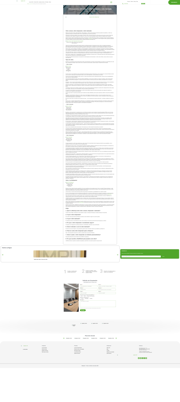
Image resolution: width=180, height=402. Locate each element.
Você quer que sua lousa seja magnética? (87, 294)
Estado (99, 291)
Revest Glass (81, 202)
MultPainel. (110, 194)
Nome (81, 284)
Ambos (91, 298)
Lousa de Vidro (44, 347)
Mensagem (82, 299)
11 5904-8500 (25, 349)
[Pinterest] (143, 3)
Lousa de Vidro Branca (78, 347)
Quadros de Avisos (45, 350)
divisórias (90, 38)
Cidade (81, 291)
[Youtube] (141, 3)
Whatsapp (86, 298)
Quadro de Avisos (77, 353)
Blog (137, 1)
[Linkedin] (146, 358)
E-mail (99, 284)
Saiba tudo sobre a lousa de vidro (40, 259)
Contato (108, 350)
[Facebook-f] (144, 358)
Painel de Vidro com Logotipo (79, 349)
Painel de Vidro (44, 349)
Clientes (135, 1)
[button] (2, 254)
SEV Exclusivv (109, 353)
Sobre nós (128, 1)
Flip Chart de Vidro (77, 350)
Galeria (132, 1)
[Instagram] (144, 3)
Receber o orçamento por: (84, 297)
